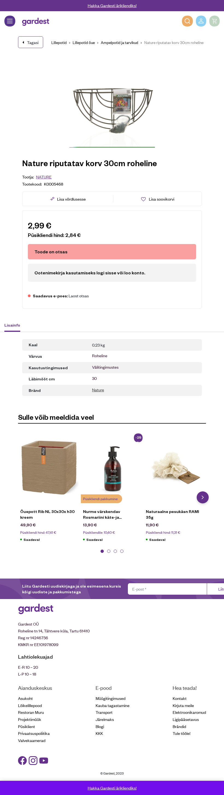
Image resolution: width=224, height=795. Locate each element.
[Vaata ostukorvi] (214, 21)
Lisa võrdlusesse (71, 199)
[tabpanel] (49, 489)
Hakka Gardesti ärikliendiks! (112, 5)
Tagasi (33, 42)
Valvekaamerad (31, 740)
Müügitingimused (110, 698)
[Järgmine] (203, 497)
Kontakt (180, 698)
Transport (104, 712)
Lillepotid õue (84, 42)
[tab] (15, 325)
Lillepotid (59, 42)
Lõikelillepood (30, 705)
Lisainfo (12, 324)
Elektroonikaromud (189, 712)
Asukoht (25, 698)
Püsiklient (26, 726)
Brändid (179, 726)
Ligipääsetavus (186, 719)
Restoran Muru (31, 712)
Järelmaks (105, 719)
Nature (44, 177)
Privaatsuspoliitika (34, 733)
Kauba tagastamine (112, 705)
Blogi (100, 726)
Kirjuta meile (183, 705)
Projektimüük (29, 719)
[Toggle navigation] (9, 21)
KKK (99, 733)
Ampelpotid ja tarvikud (119, 42)
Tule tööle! (181, 733)
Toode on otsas (50, 251)
